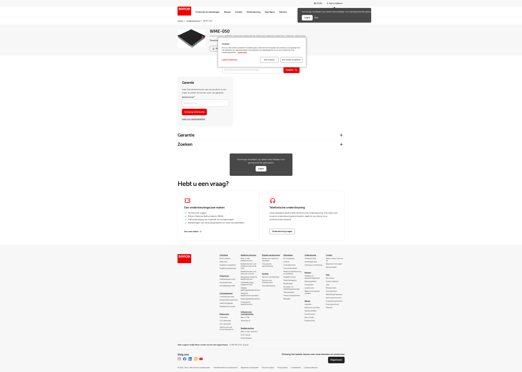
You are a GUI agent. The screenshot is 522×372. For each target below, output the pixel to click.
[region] (262, 52)
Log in (261, 169)
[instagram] (179, 359)
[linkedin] (190, 359)
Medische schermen (248, 255)
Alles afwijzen (269, 60)
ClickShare (224, 255)
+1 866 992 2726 (239, 345)
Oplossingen (288, 255)
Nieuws (227, 12)
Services (265, 274)
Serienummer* (188, 97)
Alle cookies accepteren (291, 60)
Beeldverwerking (247, 328)
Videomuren (224, 314)
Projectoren (224, 276)
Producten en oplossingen (208, 12)
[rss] (195, 359)
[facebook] (184, 359)
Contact (238, 12)
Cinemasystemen (226, 293)
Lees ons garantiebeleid (193, 119)
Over (328, 275)
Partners (283, 12)
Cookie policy (242, 52)
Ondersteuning (253, 12)
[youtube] (201, 359)
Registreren (336, 360)
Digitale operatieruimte (271, 255)
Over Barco (270, 12)
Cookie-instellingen (229, 60)
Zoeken (290, 70)
